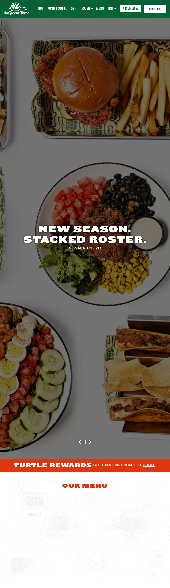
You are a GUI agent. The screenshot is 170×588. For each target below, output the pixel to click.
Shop (74, 8)
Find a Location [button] (130, 8)
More (112, 8)
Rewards (86, 8)
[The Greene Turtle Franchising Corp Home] (17, 8)
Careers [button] (100, 8)
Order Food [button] (154, 9)
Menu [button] (41, 8)
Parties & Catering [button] (57, 8)
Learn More (149, 465)
